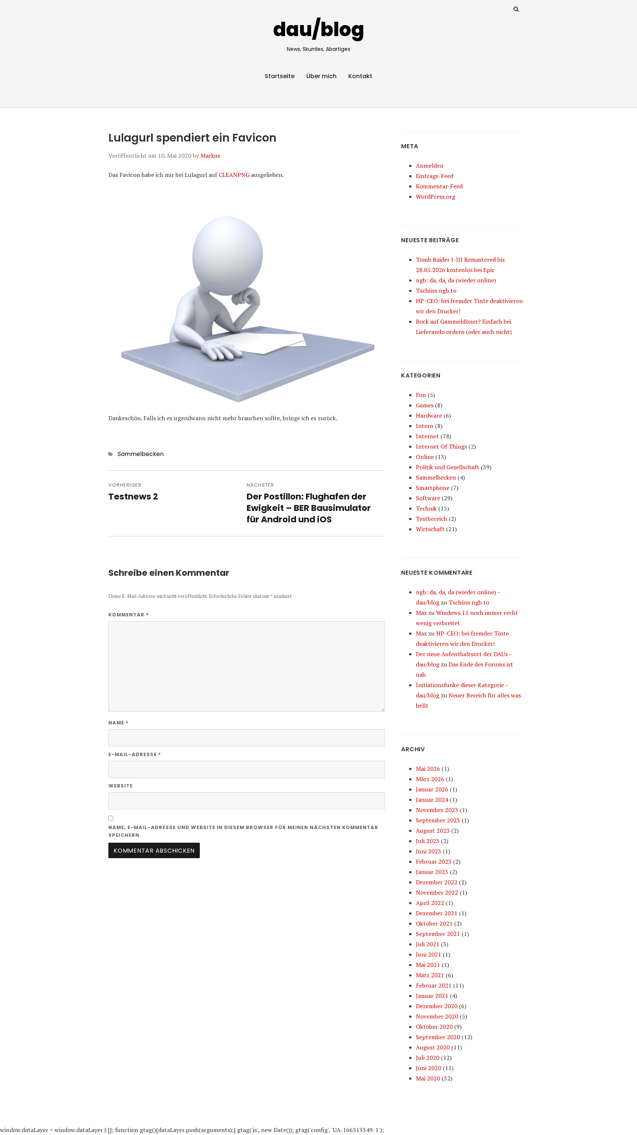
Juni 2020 (428, 1068)
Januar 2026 (432, 789)
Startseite (280, 76)
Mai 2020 (428, 1078)
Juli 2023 (427, 841)
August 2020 (433, 1047)
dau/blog (318, 29)
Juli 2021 (427, 944)
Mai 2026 (428, 769)
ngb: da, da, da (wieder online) (456, 280)
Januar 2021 (432, 996)
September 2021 (438, 934)
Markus (210, 156)
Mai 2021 (428, 965)
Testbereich (431, 519)
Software (428, 498)
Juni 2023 (428, 851)
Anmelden (429, 165)
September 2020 (438, 1037)
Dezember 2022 (436, 882)
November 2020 (437, 1016)
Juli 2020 (427, 1058)
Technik (426, 508)
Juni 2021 (428, 954)
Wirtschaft (430, 529)
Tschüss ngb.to (436, 290)
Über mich (321, 76)
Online (425, 457)
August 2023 (433, 830)
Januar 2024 (432, 799)
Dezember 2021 (436, 913)
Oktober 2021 (434, 923)
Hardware (429, 415)
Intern (425, 426)
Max (421, 613)
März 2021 (430, 975)
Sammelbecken (141, 454)
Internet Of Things (441, 446)
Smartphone (432, 488)
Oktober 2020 (434, 1027)
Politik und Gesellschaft (447, 467)
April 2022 (430, 903)
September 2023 (438, 820)
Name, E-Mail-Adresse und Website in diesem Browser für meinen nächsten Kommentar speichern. (243, 831)
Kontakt (360, 76)
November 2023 (437, 810)
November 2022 (437, 892)
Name (118, 722)
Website (120, 785)
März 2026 (430, 779)
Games (425, 405)
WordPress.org (435, 196)
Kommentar (128, 614)
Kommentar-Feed (439, 186)
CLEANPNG (234, 175)
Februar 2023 (434, 861)
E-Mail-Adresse (134, 754)
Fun (421, 395)
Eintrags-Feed (434, 176)
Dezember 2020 (436, 1006)
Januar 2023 (432, 872)
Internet (427, 436)
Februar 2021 (434, 985)
